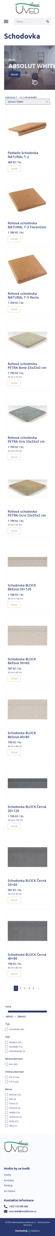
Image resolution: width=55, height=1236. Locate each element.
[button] (6, 21)
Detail (14, 74)
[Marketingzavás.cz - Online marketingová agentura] (27, 1231)
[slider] (6, 1011)
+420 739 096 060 (18, 1206)
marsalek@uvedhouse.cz (22, 1211)
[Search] (47, 21)
